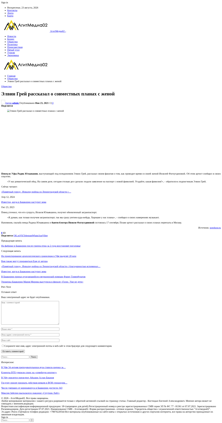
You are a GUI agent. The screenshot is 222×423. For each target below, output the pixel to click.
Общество (12, 41)
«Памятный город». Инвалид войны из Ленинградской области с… (36, 192)
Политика (12, 44)
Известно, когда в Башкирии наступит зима (23, 202)
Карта (10, 15)
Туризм (11, 52)
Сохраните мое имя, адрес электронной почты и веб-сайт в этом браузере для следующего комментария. (58, 346)
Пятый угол (13, 50)
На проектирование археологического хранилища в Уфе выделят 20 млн (38, 256)
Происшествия (15, 47)
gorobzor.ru (215, 227)
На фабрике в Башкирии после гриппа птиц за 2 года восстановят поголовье (40, 246)
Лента (10, 13)
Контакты (12, 10)
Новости (11, 36)
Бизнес (10, 39)
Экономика (13, 55)
